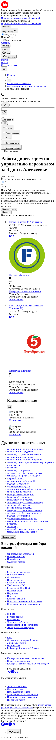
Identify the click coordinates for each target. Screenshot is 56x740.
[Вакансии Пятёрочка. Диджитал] (31, 344)
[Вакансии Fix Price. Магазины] (31, 256)
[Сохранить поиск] (4, 112)
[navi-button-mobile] (4, 68)
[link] (6, 53)
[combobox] (15, 98)
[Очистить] (5, 105)
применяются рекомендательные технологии (26, 706)
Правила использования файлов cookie (21, 23)
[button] (4, 59)
